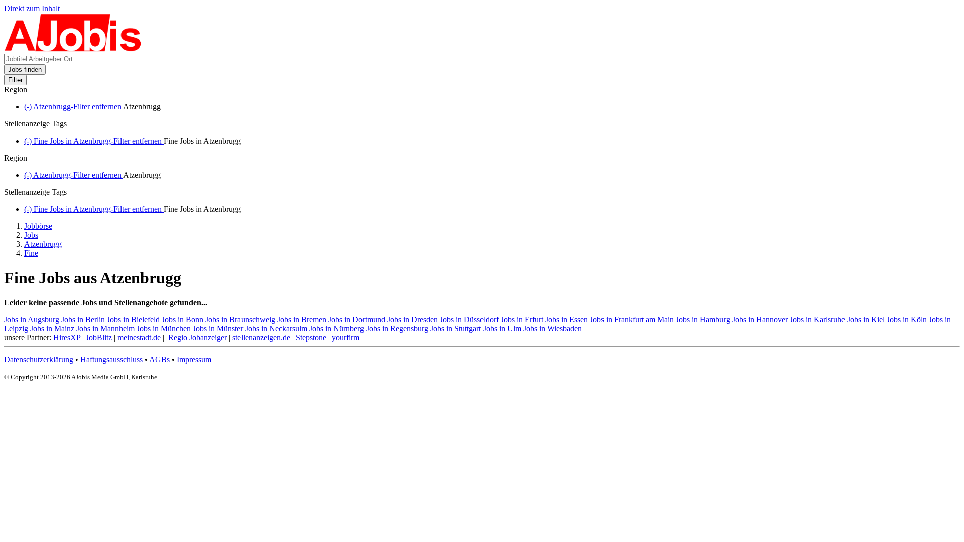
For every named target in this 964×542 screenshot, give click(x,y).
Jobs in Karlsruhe (817, 319)
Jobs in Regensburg (397, 328)
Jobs (31, 235)
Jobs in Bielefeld (133, 319)
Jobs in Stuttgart (455, 328)
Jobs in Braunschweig (240, 319)
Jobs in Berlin (83, 319)
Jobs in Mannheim (105, 328)
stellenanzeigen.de (261, 337)
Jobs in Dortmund (356, 319)
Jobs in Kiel (866, 319)
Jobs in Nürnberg (336, 328)
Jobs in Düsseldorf (469, 319)
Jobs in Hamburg (703, 319)
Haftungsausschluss (111, 359)
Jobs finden (25, 69)
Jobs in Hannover (760, 319)
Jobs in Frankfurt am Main (632, 319)
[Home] (73, 49)
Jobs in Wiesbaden (552, 328)
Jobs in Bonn (182, 319)
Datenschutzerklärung (39, 359)
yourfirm (345, 337)
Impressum (194, 359)
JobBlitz (99, 337)
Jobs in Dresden (412, 319)
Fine (31, 253)
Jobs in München (164, 328)
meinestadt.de (139, 337)
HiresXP (66, 337)
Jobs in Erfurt (522, 319)
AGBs (159, 359)
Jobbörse (38, 226)
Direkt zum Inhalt (32, 8)
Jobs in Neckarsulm (276, 328)
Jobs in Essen (566, 319)
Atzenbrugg (43, 244)
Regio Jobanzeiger (197, 337)
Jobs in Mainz (52, 328)
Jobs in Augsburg (31, 319)
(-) (73, 106)
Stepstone (311, 337)
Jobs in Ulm (502, 328)
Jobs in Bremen (301, 319)
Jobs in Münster (218, 328)
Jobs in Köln (907, 319)
